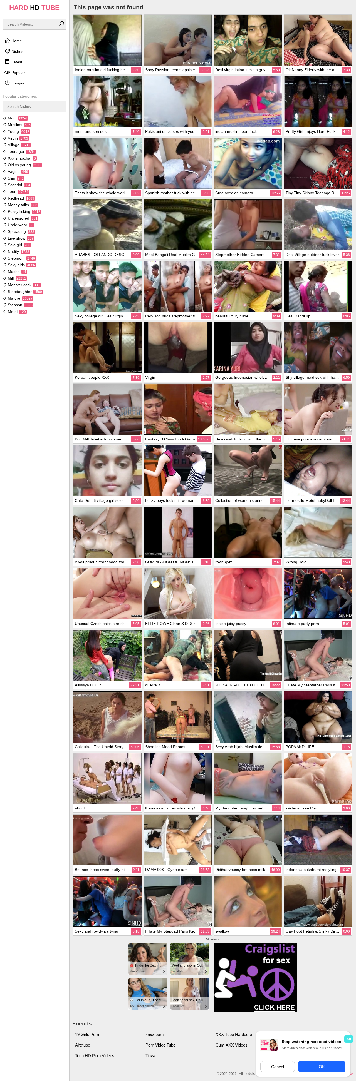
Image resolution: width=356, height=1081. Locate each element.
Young (18, 131)
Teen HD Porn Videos (94, 1055)
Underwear (20, 225)
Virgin (17, 138)
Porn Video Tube (160, 1045)
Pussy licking (23, 211)
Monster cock (23, 285)
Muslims (19, 125)
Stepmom (21, 258)
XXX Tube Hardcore (234, 1034)
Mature (20, 298)
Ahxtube (82, 1045)
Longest (18, 83)
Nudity (18, 251)
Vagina (17, 171)
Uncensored (22, 218)
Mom (17, 118)
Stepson (20, 305)
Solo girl (18, 245)
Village (18, 145)
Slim (15, 178)
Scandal (18, 185)
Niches (16, 51)
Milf (16, 278)
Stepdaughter (24, 291)
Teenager (21, 151)
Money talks (22, 205)
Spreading (20, 231)
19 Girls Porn (87, 1034)
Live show (20, 238)
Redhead (20, 198)
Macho (16, 271)
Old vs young (24, 165)
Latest (16, 62)
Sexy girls (21, 265)
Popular (17, 72)
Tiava (150, 1055)
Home (16, 41)
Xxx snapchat (21, 158)
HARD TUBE (34, 7)
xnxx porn (154, 1034)
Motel (16, 311)
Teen (18, 191)
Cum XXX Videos (232, 1045)
